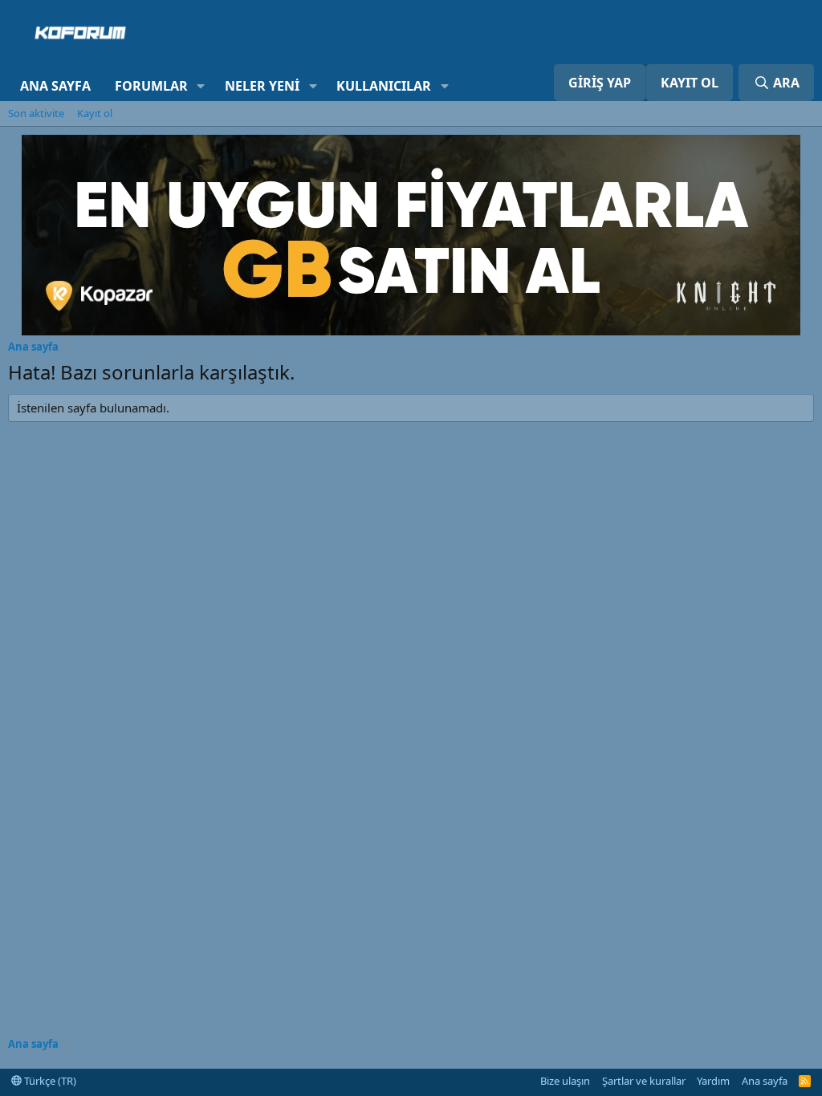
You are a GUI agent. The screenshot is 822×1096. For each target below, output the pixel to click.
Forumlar (151, 86)
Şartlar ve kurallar (644, 1081)
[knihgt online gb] (411, 331)
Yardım (713, 1081)
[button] (201, 86)
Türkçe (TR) (49, 1081)
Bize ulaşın (565, 1081)
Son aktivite (36, 113)
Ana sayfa (55, 86)
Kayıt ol (94, 113)
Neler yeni (262, 86)
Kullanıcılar (383, 86)
